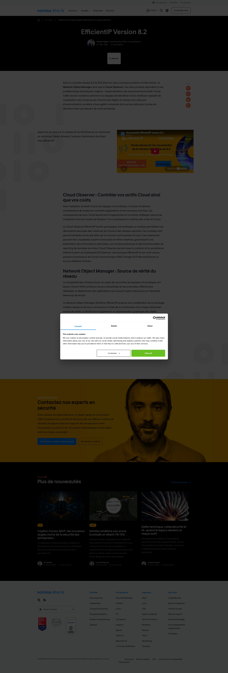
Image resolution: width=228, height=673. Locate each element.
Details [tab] (114, 326)
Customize (112, 353)
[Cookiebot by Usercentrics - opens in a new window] (154, 318)
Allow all (148, 353)
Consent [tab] (78, 326)
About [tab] (150, 326)
